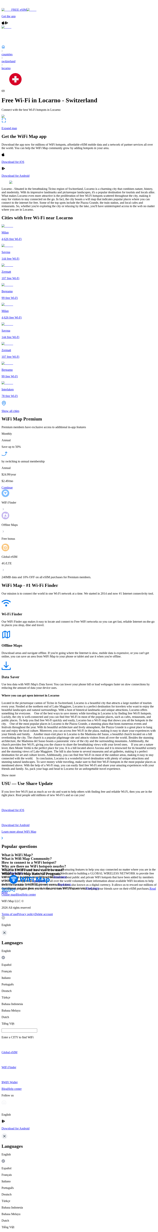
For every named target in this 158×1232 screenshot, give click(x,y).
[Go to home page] (15, 6)
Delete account (44, 914)
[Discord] (8, 891)
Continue (7, 487)
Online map (9, 894)
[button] (79, 921)
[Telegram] (13, 891)
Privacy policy (26, 914)
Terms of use (9, 914)
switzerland (8, 61)
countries (7, 54)
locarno (6, 68)
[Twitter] (4, 891)
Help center (29, 894)
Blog (19, 894)
